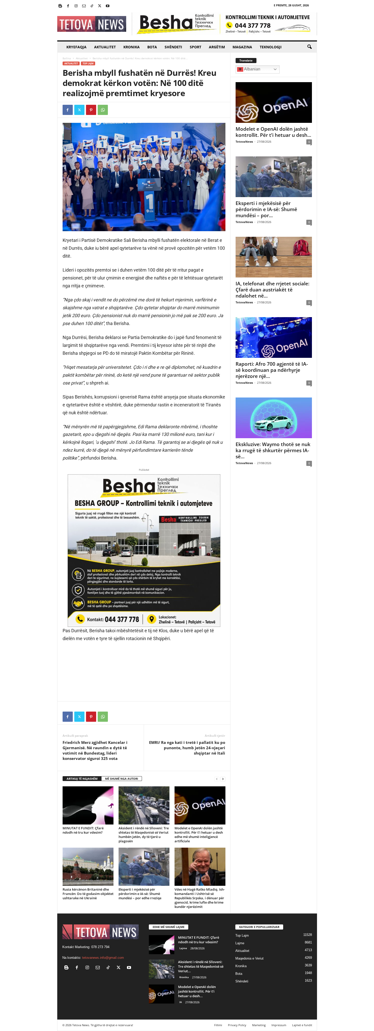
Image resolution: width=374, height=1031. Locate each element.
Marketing (259, 1025)
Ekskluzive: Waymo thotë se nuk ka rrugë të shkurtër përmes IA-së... (273, 450)
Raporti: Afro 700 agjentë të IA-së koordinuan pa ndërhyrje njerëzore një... (272, 370)
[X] (100, 6)
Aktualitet (105, 47)
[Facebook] (68, 6)
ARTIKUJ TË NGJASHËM (82, 778)
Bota (152, 47)
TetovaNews (244, 141)
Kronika (131, 47)
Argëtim (217, 47)
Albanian (251, 69)
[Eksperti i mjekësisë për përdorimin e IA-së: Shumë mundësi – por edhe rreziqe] (144, 867)
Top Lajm (88, 63)
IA (180, 1002)
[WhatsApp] (103, 110)
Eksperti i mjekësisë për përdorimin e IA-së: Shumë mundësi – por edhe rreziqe (140, 893)
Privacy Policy (237, 1025)
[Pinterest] (91, 110)
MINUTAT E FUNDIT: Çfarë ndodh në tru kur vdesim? (83, 830)
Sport (195, 47)
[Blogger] (60, 6)
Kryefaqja (76, 47)
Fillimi (218, 1025)
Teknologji (271, 47)
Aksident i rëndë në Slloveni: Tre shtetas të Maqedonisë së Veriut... (200, 966)
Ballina (67, 58)
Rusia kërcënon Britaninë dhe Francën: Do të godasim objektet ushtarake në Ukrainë (88, 893)
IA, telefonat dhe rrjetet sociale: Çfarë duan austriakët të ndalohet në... (272, 289)
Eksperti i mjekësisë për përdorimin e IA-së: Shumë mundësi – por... (266, 209)
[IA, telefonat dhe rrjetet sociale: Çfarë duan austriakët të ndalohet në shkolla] (274, 257)
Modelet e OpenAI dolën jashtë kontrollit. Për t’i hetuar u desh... (273, 132)
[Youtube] (108, 6)
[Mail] (84, 6)
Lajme (183, 948)
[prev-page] (216, 779)
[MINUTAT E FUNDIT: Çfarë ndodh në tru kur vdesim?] (88, 805)
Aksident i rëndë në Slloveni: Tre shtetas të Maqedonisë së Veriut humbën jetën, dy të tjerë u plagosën (144, 834)
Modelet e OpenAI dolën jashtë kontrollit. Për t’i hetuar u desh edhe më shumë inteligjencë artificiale (199, 834)
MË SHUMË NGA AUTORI (121, 778)
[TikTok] (92, 6)
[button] (309, 47)
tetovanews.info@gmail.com (103, 958)
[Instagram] (76, 6)
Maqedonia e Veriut (249, 958)
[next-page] (222, 779)
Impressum (278, 1025)
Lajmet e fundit (302, 1025)
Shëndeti (173, 47)
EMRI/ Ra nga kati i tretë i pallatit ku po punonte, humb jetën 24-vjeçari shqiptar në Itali (187, 748)
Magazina (242, 47)
